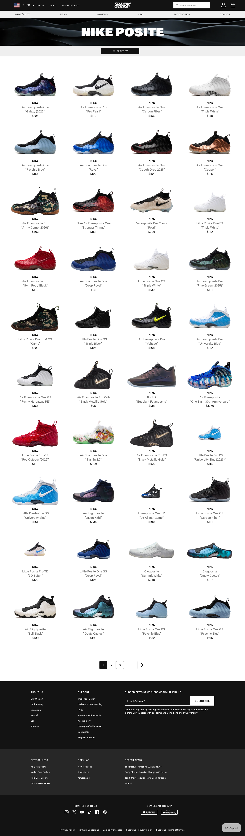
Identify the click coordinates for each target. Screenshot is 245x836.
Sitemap (35, 726)
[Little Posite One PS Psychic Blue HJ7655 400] (152, 607)
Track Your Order (86, 698)
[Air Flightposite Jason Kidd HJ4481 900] (93, 491)
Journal (34, 715)
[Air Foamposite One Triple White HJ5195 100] (210, 85)
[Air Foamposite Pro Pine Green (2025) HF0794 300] (210, 259)
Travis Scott (84, 772)
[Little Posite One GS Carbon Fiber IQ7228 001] (210, 491)
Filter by (122, 51)
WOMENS (102, 14)
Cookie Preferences (112, 829)
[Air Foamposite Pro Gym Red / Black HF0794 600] (35, 259)
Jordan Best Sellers (40, 772)
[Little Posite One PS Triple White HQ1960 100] (210, 201)
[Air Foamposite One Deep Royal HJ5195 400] (93, 259)
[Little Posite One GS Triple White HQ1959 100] (152, 259)
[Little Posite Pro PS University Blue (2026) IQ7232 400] (210, 433)
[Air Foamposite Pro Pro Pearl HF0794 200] (93, 85)
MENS (63, 14)
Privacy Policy (67, 829)
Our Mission (37, 698)
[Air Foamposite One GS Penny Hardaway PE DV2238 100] (35, 375)
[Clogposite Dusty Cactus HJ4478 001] (210, 549)
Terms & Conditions (89, 829)
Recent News (133, 760)
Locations (36, 709)
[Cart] (233, 5)
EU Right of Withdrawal (89, 726)
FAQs (80, 709)
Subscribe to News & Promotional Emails (153, 692)
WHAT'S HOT (22, 14)
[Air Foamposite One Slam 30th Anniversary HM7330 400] (210, 375)
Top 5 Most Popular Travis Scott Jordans (145, 777)
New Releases (85, 766)
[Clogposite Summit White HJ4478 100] (152, 549)
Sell (53, 5)
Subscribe (202, 701)
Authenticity (71, 5)
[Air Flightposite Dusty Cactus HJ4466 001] (93, 607)
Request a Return (86, 737)
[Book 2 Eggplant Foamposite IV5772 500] (152, 375)
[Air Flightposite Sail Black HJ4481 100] (35, 607)
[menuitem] (40, 5)
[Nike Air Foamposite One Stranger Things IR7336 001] (93, 201)
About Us (37, 692)
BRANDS (225, 14)
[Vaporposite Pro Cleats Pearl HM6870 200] (152, 201)
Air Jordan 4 (84, 777)
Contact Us (83, 731)
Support (83, 692)
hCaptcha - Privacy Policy (139, 829)
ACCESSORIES (182, 14)
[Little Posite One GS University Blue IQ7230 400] (35, 491)
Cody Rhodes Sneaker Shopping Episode (146, 772)
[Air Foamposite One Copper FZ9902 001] (210, 143)
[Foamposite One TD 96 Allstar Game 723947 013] (152, 491)
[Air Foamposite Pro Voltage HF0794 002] (152, 317)
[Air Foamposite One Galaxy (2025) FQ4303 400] (35, 85)
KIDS (140, 14)
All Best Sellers (38, 766)
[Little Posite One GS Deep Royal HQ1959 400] (93, 549)
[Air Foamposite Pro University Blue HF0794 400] (210, 317)
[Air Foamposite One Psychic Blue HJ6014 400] (35, 143)
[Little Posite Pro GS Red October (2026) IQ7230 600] (35, 433)
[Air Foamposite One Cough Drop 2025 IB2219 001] (152, 143)
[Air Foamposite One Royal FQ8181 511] (93, 143)
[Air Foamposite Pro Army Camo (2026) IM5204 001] (35, 201)
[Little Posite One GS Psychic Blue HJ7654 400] (210, 607)
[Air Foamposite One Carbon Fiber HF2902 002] (152, 85)
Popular (83, 760)
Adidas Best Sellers (40, 783)
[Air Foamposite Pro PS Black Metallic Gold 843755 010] (152, 433)
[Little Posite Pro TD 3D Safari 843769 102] (35, 549)
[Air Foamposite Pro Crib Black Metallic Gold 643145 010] (93, 375)
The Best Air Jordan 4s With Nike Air (143, 766)
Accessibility (84, 720)
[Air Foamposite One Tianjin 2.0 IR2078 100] (93, 433)
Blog (41, 5)
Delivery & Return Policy (90, 704)
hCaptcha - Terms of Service (170, 829)
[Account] (223, 5)
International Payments (89, 715)
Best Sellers (39, 760)
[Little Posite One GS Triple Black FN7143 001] (93, 317)
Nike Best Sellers (39, 777)
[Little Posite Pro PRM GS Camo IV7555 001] (35, 317)
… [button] (127, 665)
